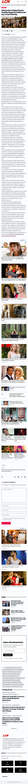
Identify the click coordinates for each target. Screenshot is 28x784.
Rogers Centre (17, 667)
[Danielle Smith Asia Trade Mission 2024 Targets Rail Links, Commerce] (6, 620)
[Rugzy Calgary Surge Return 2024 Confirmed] (6, 612)
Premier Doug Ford (20, 678)
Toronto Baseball (19, 669)
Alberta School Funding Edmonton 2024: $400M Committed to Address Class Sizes (12, 720)
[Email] (7, 31)
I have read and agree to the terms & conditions (14, 658)
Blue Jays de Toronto (16, 671)
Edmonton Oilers (7, 673)
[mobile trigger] (25, 1)
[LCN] (5, 1)
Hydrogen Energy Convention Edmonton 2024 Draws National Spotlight (17, 603)
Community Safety (7, 680)
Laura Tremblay (7, 34)
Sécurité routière (16, 673)
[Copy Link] (10, 31)
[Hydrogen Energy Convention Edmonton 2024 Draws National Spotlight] (6, 604)
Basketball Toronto (14, 676)
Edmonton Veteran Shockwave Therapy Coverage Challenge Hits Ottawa (13, 709)
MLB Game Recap (17, 682)
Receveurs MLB (16, 680)
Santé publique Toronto (8, 684)
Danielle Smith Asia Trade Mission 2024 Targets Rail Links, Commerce (18, 619)
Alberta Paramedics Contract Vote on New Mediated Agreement (13, 698)
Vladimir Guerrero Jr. (17, 686)
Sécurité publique (19, 684)
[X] (21, 763)
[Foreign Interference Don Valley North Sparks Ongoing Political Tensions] (6, 629)
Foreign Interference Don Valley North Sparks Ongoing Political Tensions (18, 628)
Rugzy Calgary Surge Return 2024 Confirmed (17, 611)
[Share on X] (5, 31)
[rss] (21, 770)
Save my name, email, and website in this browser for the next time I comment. (14, 519)
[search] (15, 1)
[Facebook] (7, 763)
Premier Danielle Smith (8, 669)
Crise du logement (7, 686)
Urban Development (7, 682)
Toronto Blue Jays (9, 667)
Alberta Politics (6, 671)
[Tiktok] (7, 770)
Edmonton (4, 7)
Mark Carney (6, 676)
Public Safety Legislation (8, 678)
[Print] (12, 31)
